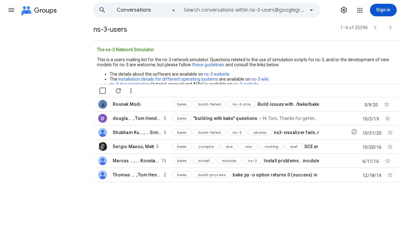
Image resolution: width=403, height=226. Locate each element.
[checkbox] (102, 91)
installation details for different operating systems (168, 79)
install (204, 160)
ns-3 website (217, 74)
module (229, 160)
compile (206, 146)
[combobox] (244, 10)
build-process (212, 174)
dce (229, 146)
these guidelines (208, 64)
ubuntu (260, 132)
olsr (249, 146)
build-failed (209, 104)
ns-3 (237, 132)
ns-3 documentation (130, 84)
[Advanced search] (311, 10)
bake (181, 104)
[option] (146, 10)
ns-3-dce (242, 104)
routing (271, 146)
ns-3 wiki (260, 79)
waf (294, 146)
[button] (11, 10)
